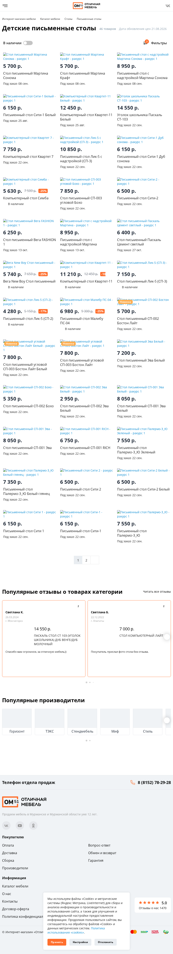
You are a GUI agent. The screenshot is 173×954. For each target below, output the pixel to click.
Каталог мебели (15, 886)
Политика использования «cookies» (76, 930)
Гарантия (95, 860)
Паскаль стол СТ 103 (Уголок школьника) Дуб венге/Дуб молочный (57, 640)
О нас (6, 893)
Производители (15, 868)
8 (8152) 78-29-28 (154, 782)
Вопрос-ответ (99, 845)
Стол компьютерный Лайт (141, 636)
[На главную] (86, 5)
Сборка (8, 860)
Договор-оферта (15, 909)
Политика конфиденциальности (28, 916)
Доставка (9, 853)
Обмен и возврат (102, 853)
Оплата (8, 845)
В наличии (12, 43)
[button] (167, 637)
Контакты (10, 901)
